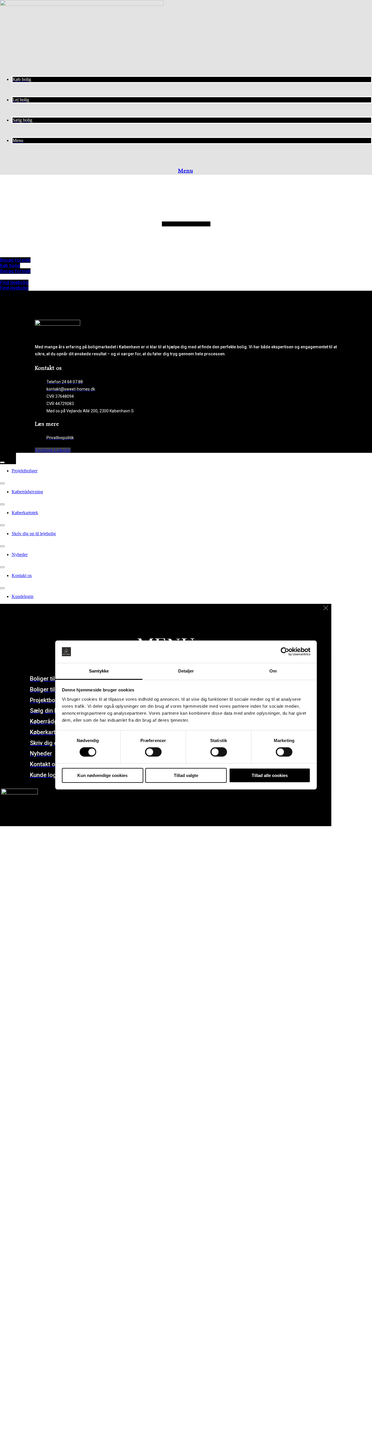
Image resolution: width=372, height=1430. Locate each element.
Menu (185, 171)
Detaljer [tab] (186, 670)
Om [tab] (273, 670)
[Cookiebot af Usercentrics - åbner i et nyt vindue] (285, 651)
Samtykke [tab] (99, 670)
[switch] (153, 752)
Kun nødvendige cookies (102, 775)
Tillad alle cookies (270, 775)
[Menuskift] (2, 462)
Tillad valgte (186, 775)
